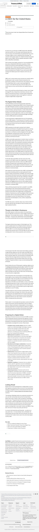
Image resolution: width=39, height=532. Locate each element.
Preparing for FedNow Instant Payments (16, 428)
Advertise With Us (19, 506)
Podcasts (10, 506)
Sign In (31, 504)
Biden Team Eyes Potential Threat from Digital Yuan (19, 425)
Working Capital (4, 506)
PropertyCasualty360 (11, 524)
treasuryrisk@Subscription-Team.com (7, 500)
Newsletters (29, 3)
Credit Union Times (21, 525)
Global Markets (3, 512)
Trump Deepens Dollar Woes (12, 485)
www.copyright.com (28, 466)
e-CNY (10, 225)
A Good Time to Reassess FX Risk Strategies (15, 483)
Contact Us (18, 510)
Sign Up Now (29, 521)
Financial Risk (3, 508)
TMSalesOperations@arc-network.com (22, 467)
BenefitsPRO (17, 524)
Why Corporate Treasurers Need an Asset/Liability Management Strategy (19, 476)
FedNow (13, 181)
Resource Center (11, 508)
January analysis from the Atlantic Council (23, 391)
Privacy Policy (25, 508)
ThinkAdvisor (6, 524)
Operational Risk (4, 511)
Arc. (10, 529)
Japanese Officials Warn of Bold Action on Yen (16, 478)
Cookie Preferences (31, 529)
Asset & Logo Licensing (18, 509)
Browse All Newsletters (27, 524)
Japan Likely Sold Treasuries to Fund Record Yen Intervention (19, 480)
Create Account (33, 506)
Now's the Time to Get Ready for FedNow (17, 426)
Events (10, 509)
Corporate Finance (4, 509)
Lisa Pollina (11, 21)
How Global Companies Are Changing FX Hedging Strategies (19, 482)
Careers (2, 515)
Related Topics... (13, 460)
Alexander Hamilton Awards (4, 518)
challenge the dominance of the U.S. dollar (15, 266)
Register (34, 3)
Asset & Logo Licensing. (15, 468)
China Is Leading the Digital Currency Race (17, 423)
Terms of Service (26, 506)
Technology (3, 514)
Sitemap (10, 511)
